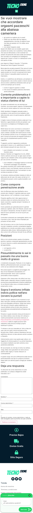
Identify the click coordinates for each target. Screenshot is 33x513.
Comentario (4, 376)
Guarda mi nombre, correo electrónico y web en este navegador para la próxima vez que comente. (16, 418)
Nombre (4, 396)
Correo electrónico (7, 403)
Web (2, 409)
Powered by (5, 495)
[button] (16, 11)
